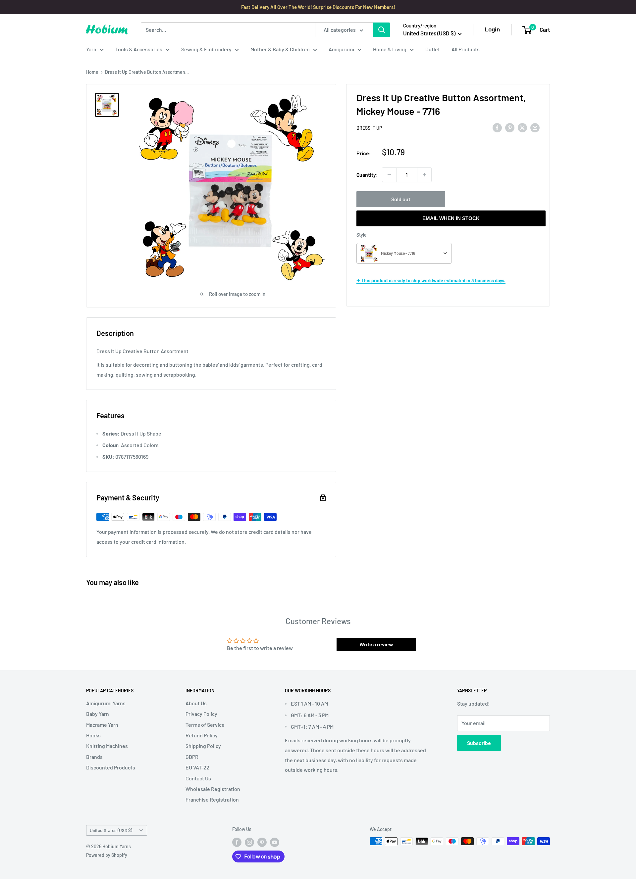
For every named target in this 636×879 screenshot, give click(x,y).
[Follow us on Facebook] (236, 842)
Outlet (432, 49)
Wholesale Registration (213, 789)
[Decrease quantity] (389, 175)
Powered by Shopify (106, 855)
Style (361, 235)
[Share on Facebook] (497, 127)
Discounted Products (110, 767)
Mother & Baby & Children (280, 49)
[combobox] (404, 253)
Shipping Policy (203, 746)
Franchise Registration (212, 799)
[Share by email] (535, 127)
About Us (196, 703)
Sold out (400, 199)
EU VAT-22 (197, 767)
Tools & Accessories (138, 49)
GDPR (192, 757)
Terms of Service (205, 724)
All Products (465, 49)
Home (92, 72)
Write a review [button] (376, 644)
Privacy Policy (201, 714)
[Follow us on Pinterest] (262, 842)
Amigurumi (341, 49)
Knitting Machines (107, 746)
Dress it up (369, 128)
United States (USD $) (111, 830)
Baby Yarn (97, 714)
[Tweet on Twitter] (522, 127)
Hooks (93, 735)
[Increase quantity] (424, 175)
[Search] (381, 30)
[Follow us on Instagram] (249, 842)
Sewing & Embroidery (206, 49)
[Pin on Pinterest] (509, 127)
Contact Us (198, 778)
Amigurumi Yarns (106, 703)
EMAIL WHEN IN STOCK (451, 218)
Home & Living (389, 49)
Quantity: (367, 174)
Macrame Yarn (102, 724)
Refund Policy (202, 735)
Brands (94, 757)
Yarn (91, 49)
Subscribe (479, 743)
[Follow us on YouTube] (274, 842)
